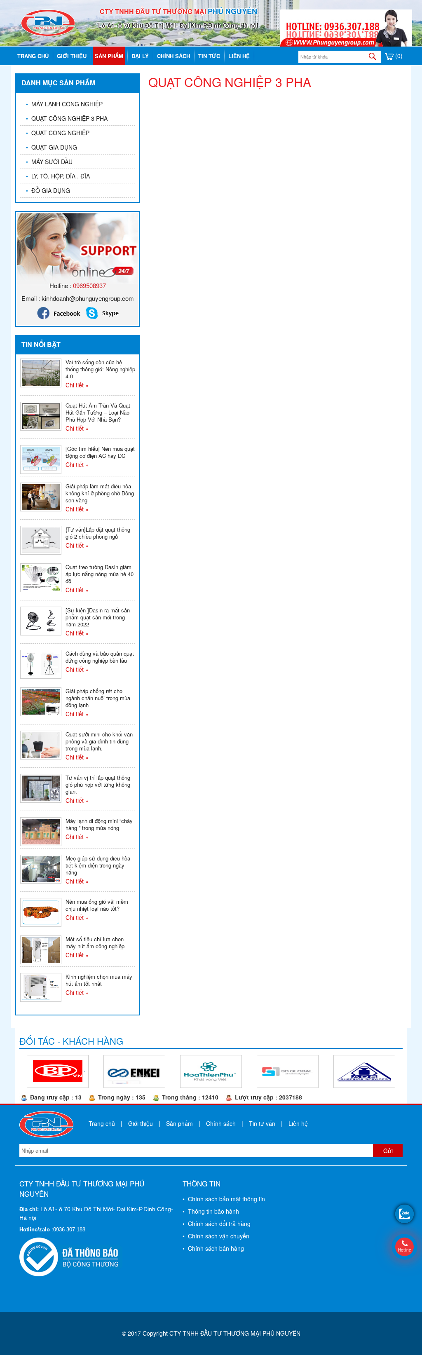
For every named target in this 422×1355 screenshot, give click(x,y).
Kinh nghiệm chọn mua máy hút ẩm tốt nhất (99, 980)
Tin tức (209, 56)
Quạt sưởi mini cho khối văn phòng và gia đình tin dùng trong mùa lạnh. (99, 741)
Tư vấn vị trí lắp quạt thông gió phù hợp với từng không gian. (98, 784)
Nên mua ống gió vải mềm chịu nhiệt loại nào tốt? (97, 905)
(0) (398, 56)
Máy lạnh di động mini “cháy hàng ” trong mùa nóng (99, 824)
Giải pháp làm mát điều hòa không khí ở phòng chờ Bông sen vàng (100, 493)
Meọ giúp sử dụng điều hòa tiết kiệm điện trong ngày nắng (98, 865)
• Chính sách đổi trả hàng (217, 1223)
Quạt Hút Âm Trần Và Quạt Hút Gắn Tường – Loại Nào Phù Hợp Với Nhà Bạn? (98, 412)
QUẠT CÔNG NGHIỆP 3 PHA (67, 118)
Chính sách (173, 56)
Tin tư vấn (262, 1123)
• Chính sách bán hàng (213, 1248)
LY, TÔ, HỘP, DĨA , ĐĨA (58, 176)
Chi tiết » (77, 385)
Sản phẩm (109, 56)
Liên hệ (239, 56)
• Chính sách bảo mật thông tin (224, 1199)
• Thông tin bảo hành (211, 1211)
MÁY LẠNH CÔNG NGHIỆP (64, 104)
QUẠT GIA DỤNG (51, 147)
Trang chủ (33, 56)
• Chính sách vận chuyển (216, 1236)
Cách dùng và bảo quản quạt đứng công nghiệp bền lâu (100, 656)
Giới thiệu (72, 56)
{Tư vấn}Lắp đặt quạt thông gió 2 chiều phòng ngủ (98, 532)
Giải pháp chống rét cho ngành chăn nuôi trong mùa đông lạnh (98, 698)
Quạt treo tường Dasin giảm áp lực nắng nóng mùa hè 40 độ (100, 574)
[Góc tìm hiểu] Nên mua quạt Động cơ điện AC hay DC (100, 452)
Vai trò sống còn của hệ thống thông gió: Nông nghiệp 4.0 (100, 369)
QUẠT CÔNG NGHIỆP (57, 133)
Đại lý (140, 56)
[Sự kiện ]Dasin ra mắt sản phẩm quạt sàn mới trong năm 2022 (98, 617)
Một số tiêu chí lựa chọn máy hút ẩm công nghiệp (95, 942)
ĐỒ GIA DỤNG (48, 190)
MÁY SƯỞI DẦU (49, 161)
